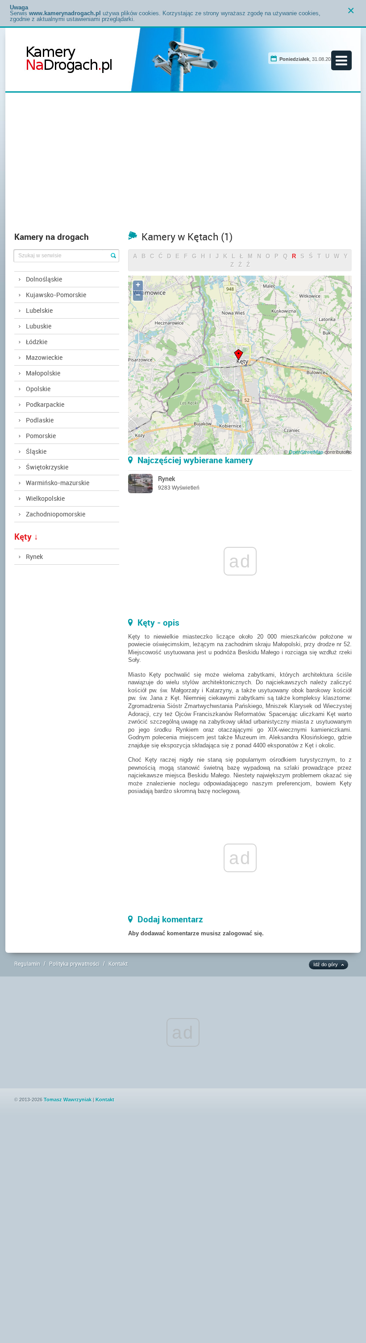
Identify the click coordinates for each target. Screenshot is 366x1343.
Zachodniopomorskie (55, 514)
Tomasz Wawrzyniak (68, 1099)
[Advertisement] (183, 164)
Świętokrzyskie (47, 467)
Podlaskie (40, 420)
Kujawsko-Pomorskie (56, 294)
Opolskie (38, 388)
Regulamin (27, 963)
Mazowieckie (44, 357)
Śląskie (36, 451)
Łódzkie (36, 341)
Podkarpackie (45, 404)
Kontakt (118, 963)
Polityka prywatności (74, 963)
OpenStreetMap (306, 452)
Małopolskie (43, 373)
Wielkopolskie (45, 498)
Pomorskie (41, 435)
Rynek (34, 556)
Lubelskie (39, 310)
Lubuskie (38, 326)
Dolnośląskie (44, 279)
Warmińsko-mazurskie (57, 482)
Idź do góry (325, 964)
